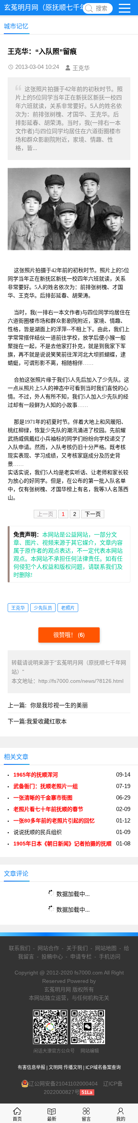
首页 (17, 1119)
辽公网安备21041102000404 (63, 1084)
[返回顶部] (122, 1003)
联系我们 (19, 948)
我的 (120, 1119)
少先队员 (43, 608)
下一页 (93, 514)
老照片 (68, 608)
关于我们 (77, 948)
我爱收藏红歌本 (46, 721)
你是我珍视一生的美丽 (59, 705)
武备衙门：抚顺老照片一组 (45, 786)
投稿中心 (52, 956)
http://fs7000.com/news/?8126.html (80, 681)
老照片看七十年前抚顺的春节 (48, 809)
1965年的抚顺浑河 (37, 775)
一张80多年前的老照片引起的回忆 (54, 821)
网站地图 (106, 948)
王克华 (18, 608)
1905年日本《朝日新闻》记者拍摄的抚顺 (62, 844)
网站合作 (48, 948)
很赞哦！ (65, 635)
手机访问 (109, 956)
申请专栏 (81, 956)
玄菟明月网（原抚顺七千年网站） (55, 7)
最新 (51, 1119)
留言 (86, 1119)
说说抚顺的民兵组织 (37, 832)
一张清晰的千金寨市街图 (42, 798)
